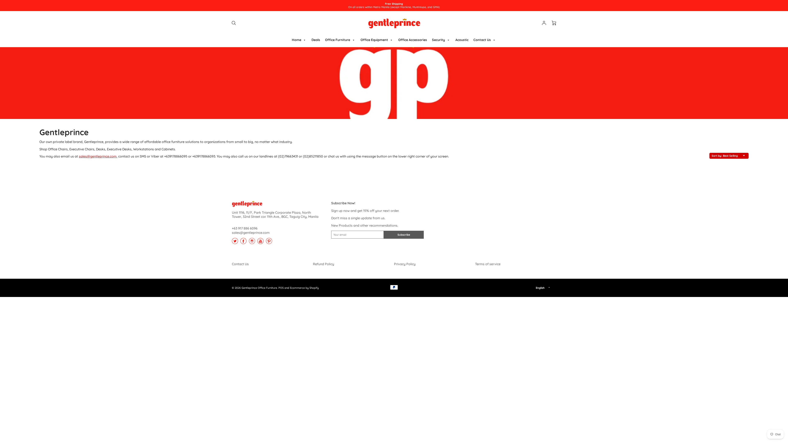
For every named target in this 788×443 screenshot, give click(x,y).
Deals (316, 40)
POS (281, 287)
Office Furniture (338, 40)
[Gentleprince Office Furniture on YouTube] (260, 242)
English (540, 287)
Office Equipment (375, 40)
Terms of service (488, 264)
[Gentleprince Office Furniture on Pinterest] (269, 242)
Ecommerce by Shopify (304, 287)
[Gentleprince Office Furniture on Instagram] (252, 242)
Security (439, 40)
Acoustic (461, 40)
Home (297, 40)
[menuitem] (299, 40)
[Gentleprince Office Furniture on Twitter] (235, 242)
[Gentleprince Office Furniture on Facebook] (243, 242)
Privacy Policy (405, 264)
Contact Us (482, 40)
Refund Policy (323, 264)
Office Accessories (412, 40)
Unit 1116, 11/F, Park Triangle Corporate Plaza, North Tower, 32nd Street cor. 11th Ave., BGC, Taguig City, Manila (275, 214)
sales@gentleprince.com (98, 156)
